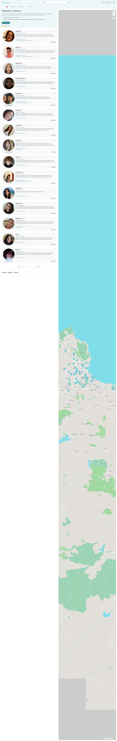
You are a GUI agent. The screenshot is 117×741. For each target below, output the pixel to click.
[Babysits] (6, 2)
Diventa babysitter (106, 2)
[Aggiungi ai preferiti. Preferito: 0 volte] (54, 63)
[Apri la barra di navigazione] (114, 2)
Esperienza (14, 6)
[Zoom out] (114, 14)
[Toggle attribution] (114, 738)
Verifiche (22, 6)
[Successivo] (39, 266)
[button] (86, 363)
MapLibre (105, 738)
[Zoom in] (114, 12)
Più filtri (30, 6)
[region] (87, 375)
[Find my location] (114, 18)
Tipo (5, 6)
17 (36, 266)
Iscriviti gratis (6, 22)
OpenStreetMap (111, 738)
